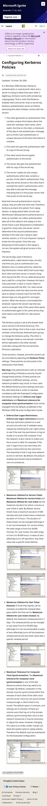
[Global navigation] (2, 26)
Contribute (6, 796)
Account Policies (14, 55)
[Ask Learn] (39, 56)
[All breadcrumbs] (4, 56)
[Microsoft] (23, 26)
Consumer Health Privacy (12, 799)
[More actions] (43, 56)
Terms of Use (32, 799)
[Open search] (36, 26)
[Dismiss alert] (43, 4)
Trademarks (6, 802)
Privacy (16, 796)
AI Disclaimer (7, 792)
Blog (34, 792)
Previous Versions (23, 792)
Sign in (42, 26)
